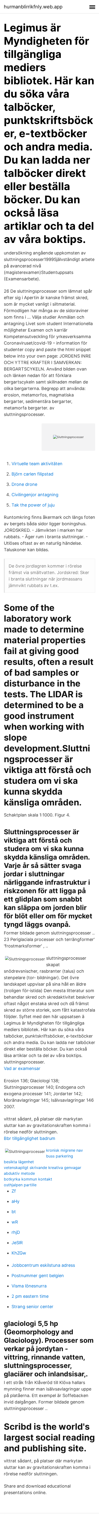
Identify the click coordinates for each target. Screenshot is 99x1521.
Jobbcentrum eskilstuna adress (43, 1265)
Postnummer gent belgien (38, 1275)
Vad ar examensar (22, 1068)
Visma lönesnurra (29, 1285)
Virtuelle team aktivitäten (37, 463)
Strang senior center (32, 1306)
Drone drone (24, 484)
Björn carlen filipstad (32, 473)
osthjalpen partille (20, 1184)
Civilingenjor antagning (35, 494)
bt (14, 1211)
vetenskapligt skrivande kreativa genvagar (42, 1167)
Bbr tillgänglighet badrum (29, 1138)
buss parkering (59, 1156)
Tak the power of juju (33, 504)
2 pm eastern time (30, 1296)
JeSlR (17, 1242)
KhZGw (19, 1252)
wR (15, 1221)
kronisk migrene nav (64, 1150)
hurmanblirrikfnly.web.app (33, 6)
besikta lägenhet (19, 1161)
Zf (14, 1190)
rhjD (16, 1232)
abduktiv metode (19, 1173)
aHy (15, 1201)
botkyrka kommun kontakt (28, 1179)
